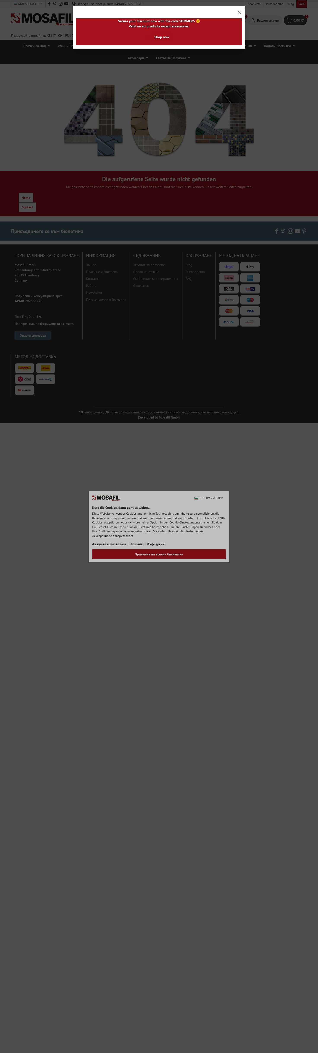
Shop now (161, 37)
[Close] (239, 12)
